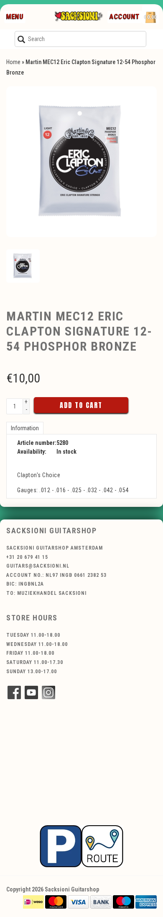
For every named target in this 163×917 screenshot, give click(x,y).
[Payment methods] (33, 901)
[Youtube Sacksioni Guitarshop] (31, 692)
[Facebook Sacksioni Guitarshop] (14, 692)
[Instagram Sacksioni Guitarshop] (48, 692)
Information (25, 428)
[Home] (79, 16)
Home (13, 62)
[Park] (81, 845)
